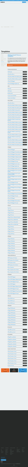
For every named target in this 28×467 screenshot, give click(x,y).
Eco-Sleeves (6, 449)
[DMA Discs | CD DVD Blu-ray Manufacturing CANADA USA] (3, 2)
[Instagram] (1, 461)
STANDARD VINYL (10, 65)
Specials (2, 57)
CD (1, 449)
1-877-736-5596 (3, 457)
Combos (11, 449)
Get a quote (24, 2)
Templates (2, 61)
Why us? (2, 54)
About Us (23, 449)
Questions (2, 65)
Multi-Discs (6, 452)
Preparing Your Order (3, 60)
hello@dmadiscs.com (3, 458)
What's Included (3, 58)
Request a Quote (3, 64)
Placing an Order (18, 449)
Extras (6, 453)
